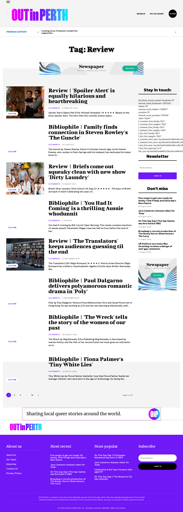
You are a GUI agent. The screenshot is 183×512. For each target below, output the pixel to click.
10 (32, 395)
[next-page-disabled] (175, 32)
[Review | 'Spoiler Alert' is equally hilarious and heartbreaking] (25, 102)
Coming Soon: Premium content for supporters (59, 32)
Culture (12, 113)
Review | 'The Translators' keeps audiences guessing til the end (86, 246)
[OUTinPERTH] (39, 15)
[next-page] (38, 395)
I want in (157, 176)
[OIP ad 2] (91, 414)
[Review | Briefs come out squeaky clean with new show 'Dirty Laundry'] (25, 178)
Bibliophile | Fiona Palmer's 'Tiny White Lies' (85, 362)
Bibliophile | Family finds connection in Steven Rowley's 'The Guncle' (88, 132)
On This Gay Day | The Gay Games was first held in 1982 (156, 222)
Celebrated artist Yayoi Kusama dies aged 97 (113, 470)
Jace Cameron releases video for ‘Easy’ (156, 212)
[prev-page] (38, 32)
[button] (141, 13)
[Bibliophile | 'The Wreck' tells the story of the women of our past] (25, 330)
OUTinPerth (54, 108)
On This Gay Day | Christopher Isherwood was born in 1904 (109, 456)
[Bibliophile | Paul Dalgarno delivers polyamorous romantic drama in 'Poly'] (25, 292)
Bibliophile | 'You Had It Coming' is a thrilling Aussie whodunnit (85, 208)
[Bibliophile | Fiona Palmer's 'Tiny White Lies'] (25, 368)
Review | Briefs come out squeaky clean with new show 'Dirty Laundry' (87, 171)
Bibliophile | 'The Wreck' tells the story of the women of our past (87, 322)
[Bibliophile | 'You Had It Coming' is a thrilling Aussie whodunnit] (25, 216)
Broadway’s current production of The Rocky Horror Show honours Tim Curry (157, 233)
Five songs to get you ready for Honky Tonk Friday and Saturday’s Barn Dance (157, 200)
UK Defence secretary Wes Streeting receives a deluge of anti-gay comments (155, 246)
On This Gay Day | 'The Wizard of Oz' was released (113, 478)
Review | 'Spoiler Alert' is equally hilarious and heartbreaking (81, 95)
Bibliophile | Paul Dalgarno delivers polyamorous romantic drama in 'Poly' (90, 285)
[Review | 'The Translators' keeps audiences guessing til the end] (25, 254)
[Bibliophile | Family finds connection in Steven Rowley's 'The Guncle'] (25, 140)
